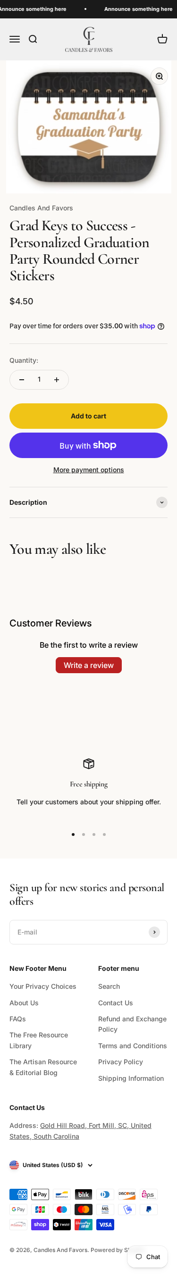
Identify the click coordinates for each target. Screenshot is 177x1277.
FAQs (17, 1019)
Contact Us (115, 1003)
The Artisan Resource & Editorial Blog (43, 1067)
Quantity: (23, 360)
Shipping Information (131, 1078)
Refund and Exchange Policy (132, 1024)
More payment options (88, 470)
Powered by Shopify (118, 1249)
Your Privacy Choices (42, 986)
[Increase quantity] (56, 379)
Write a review (89, 665)
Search (109, 986)
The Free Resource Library (38, 1040)
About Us (24, 1003)
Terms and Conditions (132, 1046)
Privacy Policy (120, 1062)
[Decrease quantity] (22, 379)
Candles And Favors (41, 208)
